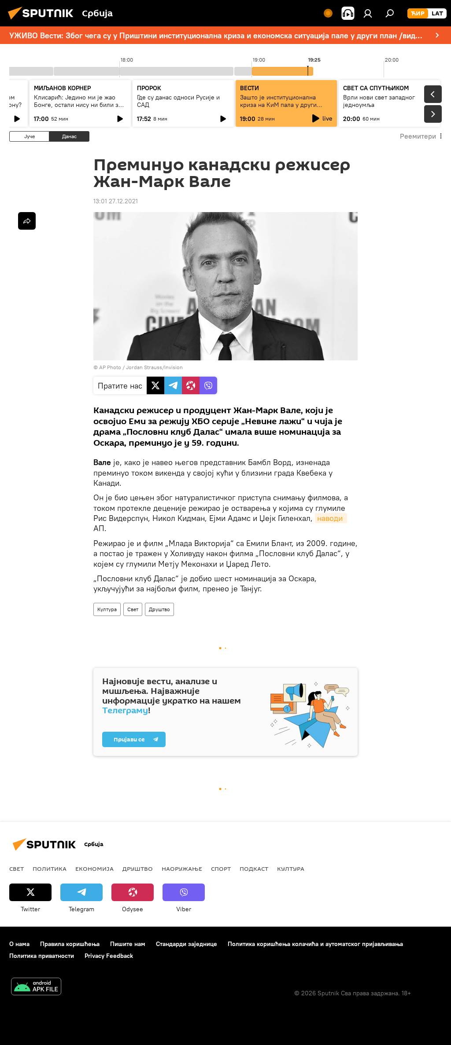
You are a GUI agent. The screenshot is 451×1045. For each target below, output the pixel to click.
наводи (331, 518)
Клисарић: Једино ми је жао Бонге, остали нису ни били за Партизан (78, 104)
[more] (27, 221)
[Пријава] (368, 13)
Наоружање (182, 869)
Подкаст (254, 869)
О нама (19, 944)
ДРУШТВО (137, 869)
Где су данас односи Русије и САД (178, 101)
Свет (132, 609)
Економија (94, 869)
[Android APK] (36, 987)
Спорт (221, 869)
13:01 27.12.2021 (115, 201)
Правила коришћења (70, 944)
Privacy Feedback (109, 956)
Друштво (159, 609)
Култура (107, 609)
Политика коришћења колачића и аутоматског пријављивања (315, 944)
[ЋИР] (417, 13)
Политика (50, 869)
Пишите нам (127, 944)
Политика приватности (41, 956)
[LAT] (437, 13)
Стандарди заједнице (186, 944)
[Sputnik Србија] (43, 21)
